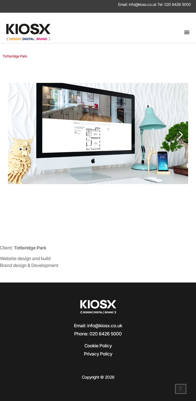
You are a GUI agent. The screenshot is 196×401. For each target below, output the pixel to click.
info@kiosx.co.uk (142, 4)
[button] (186, 32)
